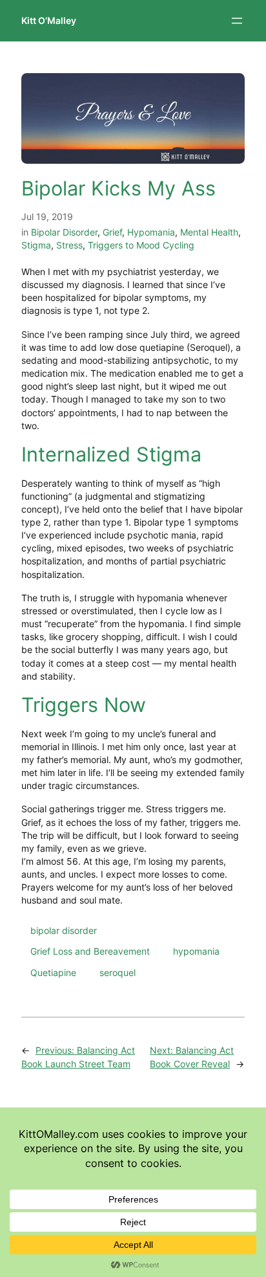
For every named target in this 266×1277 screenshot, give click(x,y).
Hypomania (151, 232)
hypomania (196, 951)
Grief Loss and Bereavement (90, 951)
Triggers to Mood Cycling (141, 244)
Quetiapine (53, 972)
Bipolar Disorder (64, 232)
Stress (69, 244)
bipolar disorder (63, 930)
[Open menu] (237, 20)
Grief (112, 232)
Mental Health (209, 232)
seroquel (117, 972)
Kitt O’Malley (48, 20)
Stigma (36, 244)
